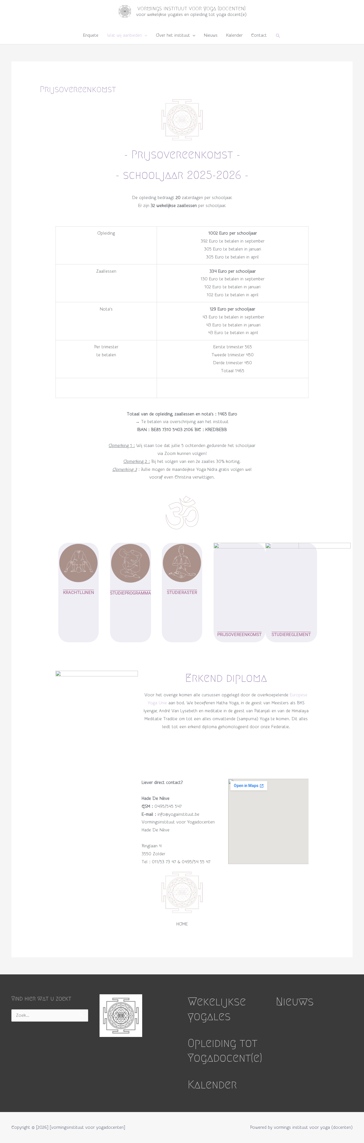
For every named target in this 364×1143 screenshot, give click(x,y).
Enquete (90, 35)
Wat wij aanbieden (124, 35)
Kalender (234, 35)
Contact (259, 35)
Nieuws (211, 35)
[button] (278, 35)
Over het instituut (173, 35)
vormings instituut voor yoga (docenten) (191, 8)
